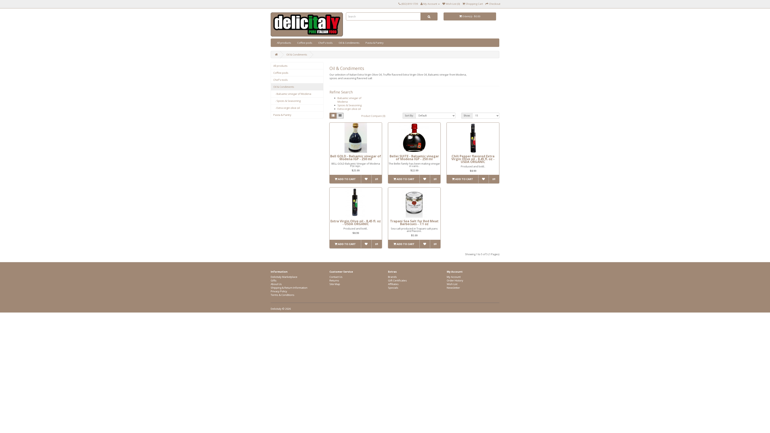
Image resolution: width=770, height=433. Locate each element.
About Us (276, 284)
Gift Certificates (397, 280)
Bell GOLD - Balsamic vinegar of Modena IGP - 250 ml (355, 157)
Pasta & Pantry (375, 43)
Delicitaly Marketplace (284, 277)
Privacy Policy (279, 291)
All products (284, 43)
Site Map (334, 284)
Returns (334, 280)
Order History (455, 280)
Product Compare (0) (373, 116)
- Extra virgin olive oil (286, 108)
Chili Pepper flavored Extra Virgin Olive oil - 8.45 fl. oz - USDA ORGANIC (472, 159)
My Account (454, 277)
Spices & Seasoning (349, 105)
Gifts (274, 280)
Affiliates (393, 284)
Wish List (452, 284)
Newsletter (453, 287)
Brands (392, 277)
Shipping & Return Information (289, 287)
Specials (393, 287)
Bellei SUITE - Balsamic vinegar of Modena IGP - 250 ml (414, 157)
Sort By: (409, 115)
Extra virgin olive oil (349, 109)
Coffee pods (304, 43)
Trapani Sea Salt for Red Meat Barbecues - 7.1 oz (414, 222)
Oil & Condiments (349, 43)
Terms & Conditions (282, 295)
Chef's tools (325, 43)
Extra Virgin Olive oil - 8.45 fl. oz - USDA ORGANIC (355, 222)
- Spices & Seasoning (287, 101)
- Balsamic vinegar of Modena (292, 94)
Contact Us (335, 277)
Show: (467, 115)
